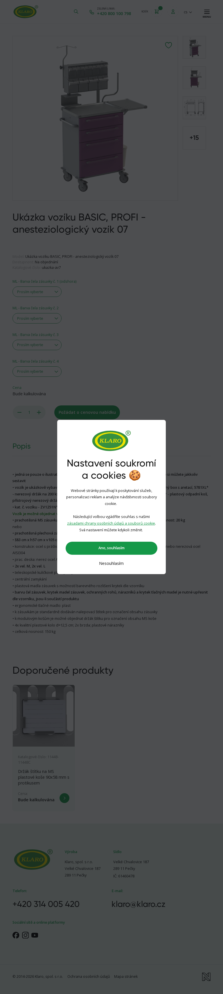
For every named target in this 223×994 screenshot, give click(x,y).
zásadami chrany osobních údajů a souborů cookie (111, 523)
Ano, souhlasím (111, 547)
